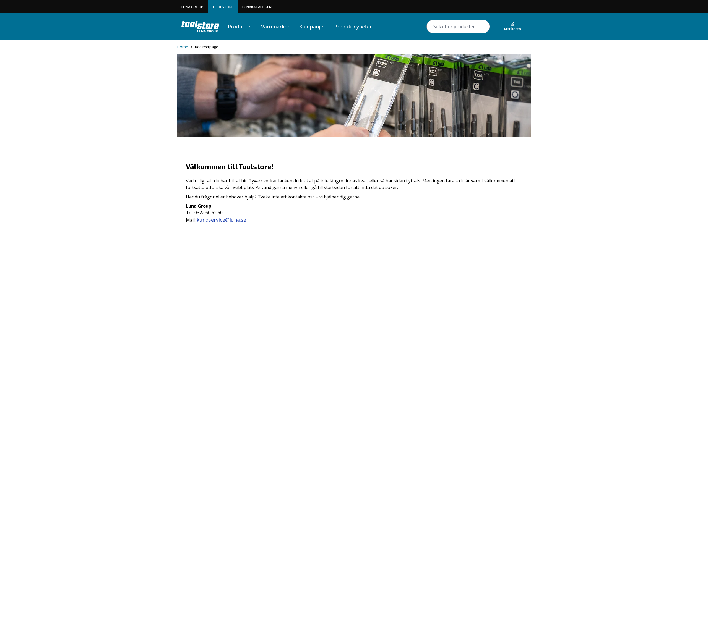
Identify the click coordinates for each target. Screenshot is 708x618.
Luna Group (192, 6)
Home (182, 46)
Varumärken (275, 26)
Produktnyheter (353, 26)
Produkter (240, 26)
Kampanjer (312, 26)
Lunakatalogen (257, 6)
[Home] (200, 26)
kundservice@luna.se (221, 219)
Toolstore (222, 6)
